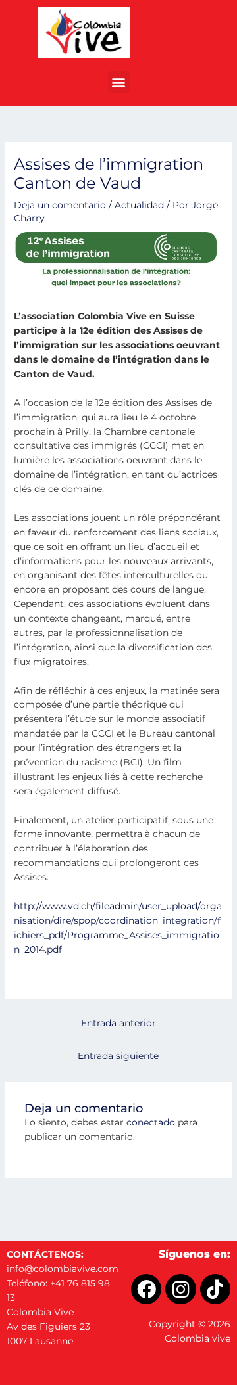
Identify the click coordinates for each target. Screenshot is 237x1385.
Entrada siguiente (118, 1056)
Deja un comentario (60, 205)
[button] (119, 82)
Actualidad (139, 205)
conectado (150, 1122)
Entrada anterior (118, 1023)
